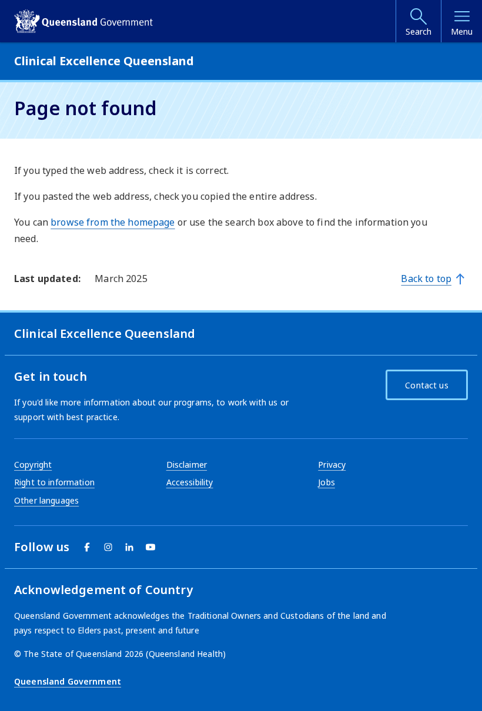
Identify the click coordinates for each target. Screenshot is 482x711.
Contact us (426, 385)
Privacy (332, 464)
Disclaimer (186, 464)
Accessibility (189, 482)
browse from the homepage (113, 222)
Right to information (54, 482)
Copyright (33, 464)
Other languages (46, 500)
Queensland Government (67, 681)
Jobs (326, 482)
